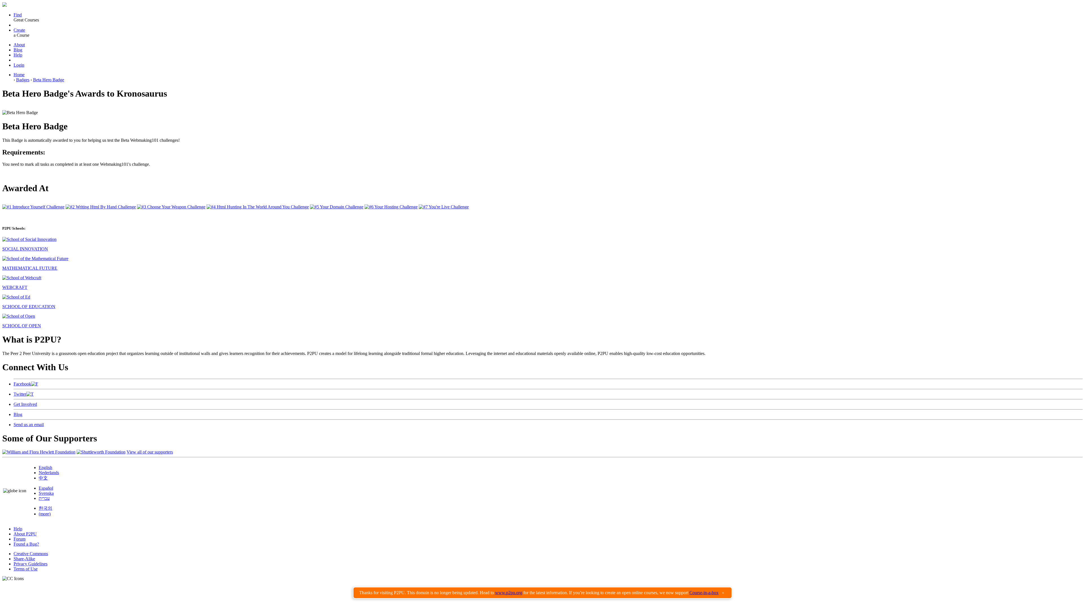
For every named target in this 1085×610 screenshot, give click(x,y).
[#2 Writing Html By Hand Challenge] (101, 206)
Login (19, 65)
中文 (43, 478)
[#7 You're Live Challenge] (444, 206)
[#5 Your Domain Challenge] (336, 206)
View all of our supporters (150, 452)
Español (46, 488)
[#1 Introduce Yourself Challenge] (33, 206)
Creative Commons (31, 553)
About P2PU (25, 533)
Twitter (20, 394)
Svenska (46, 493)
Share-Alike (24, 558)
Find (18, 14)
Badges (22, 79)
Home (19, 74)
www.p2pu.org (508, 592)
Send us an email (29, 424)
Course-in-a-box (704, 592)
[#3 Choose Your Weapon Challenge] (171, 206)
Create (19, 30)
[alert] (542, 593)
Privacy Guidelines (30, 563)
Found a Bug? (26, 544)
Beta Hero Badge (48, 79)
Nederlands (49, 472)
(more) (45, 513)
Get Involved (25, 404)
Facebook (22, 384)
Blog (18, 49)
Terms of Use (26, 569)
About (19, 44)
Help (18, 55)
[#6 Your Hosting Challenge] (391, 206)
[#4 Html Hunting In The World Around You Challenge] (258, 206)
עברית (44, 498)
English (45, 467)
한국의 (45, 508)
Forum (19, 539)
